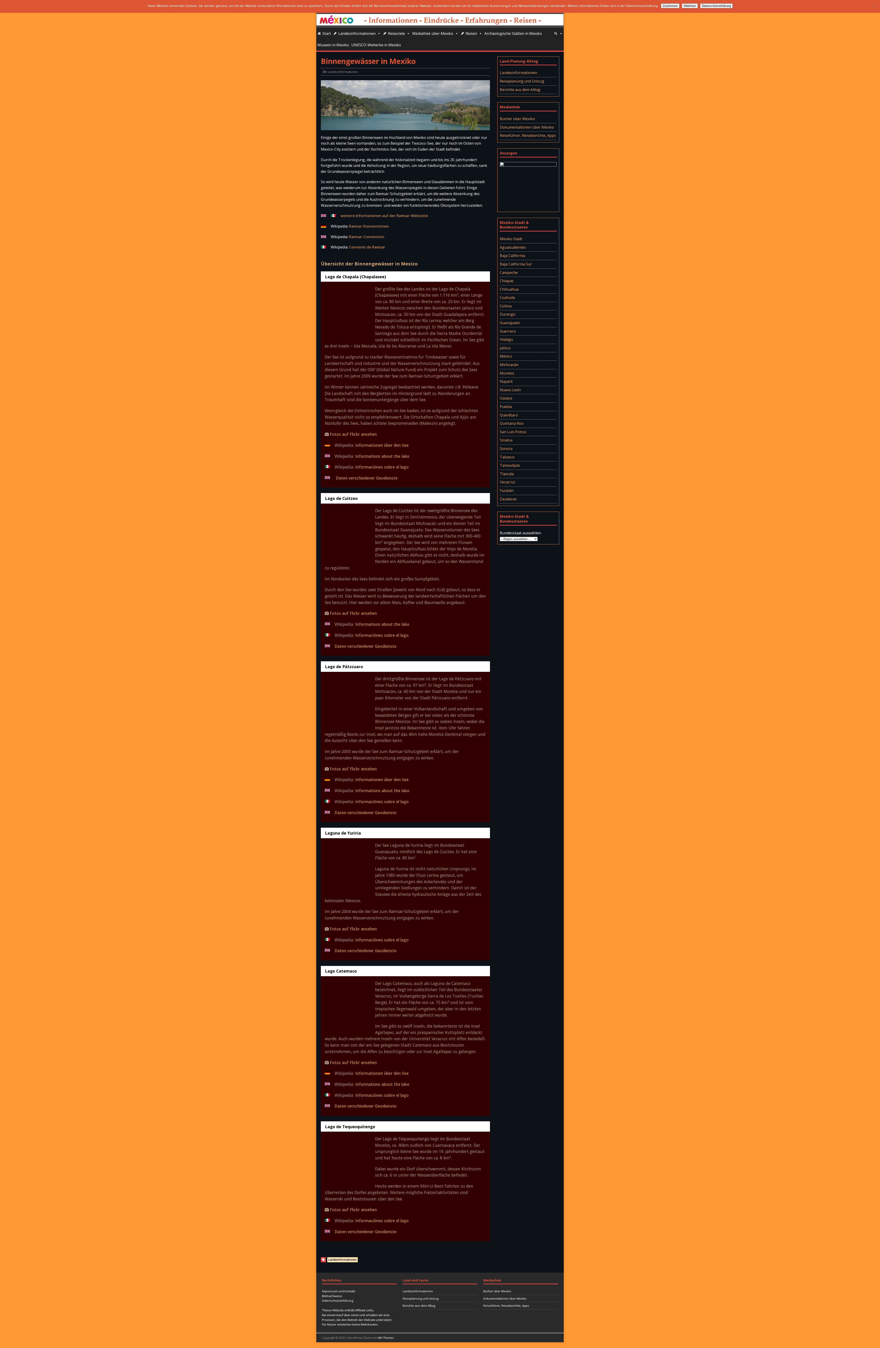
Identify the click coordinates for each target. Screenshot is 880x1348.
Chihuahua (509, 289)
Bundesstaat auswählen (520, 532)
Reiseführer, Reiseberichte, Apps (528, 135)
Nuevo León (510, 389)
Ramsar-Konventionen (369, 226)
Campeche (509, 272)
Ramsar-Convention (366, 236)
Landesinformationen (357, 33)
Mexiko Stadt (511, 238)
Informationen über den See (382, 445)
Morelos (507, 373)
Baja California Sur (516, 264)
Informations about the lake (382, 456)
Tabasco (507, 457)
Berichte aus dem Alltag (520, 89)
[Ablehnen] (874, 6)
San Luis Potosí (513, 431)
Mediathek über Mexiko (432, 33)
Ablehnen (690, 6)
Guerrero (508, 331)
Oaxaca (506, 398)
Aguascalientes (513, 247)
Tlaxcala (507, 473)
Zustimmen (670, 6)
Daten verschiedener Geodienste (366, 478)
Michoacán (509, 364)
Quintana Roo (512, 423)
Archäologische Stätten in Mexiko (513, 33)
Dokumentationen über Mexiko (527, 127)
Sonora (506, 448)
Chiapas (507, 280)
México (506, 356)
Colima (506, 306)
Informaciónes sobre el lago (382, 467)
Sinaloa (506, 440)
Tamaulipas (510, 465)
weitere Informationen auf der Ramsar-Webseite (384, 215)
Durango (507, 314)
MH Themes (385, 1338)
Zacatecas (508, 499)
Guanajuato (510, 322)
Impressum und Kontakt (338, 1291)
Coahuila (507, 297)
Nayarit (506, 381)
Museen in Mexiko (333, 44)
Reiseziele (396, 33)
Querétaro (509, 415)
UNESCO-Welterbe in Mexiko (376, 44)
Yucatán (507, 490)
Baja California (512, 255)
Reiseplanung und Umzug (522, 81)
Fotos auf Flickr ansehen (353, 434)
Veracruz (507, 482)
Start (326, 33)
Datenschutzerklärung (337, 1300)
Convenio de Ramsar (367, 247)
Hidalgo (506, 339)
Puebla (506, 406)
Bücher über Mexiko (517, 118)
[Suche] (558, 33)
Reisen (471, 33)
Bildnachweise (332, 1296)
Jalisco (505, 347)
